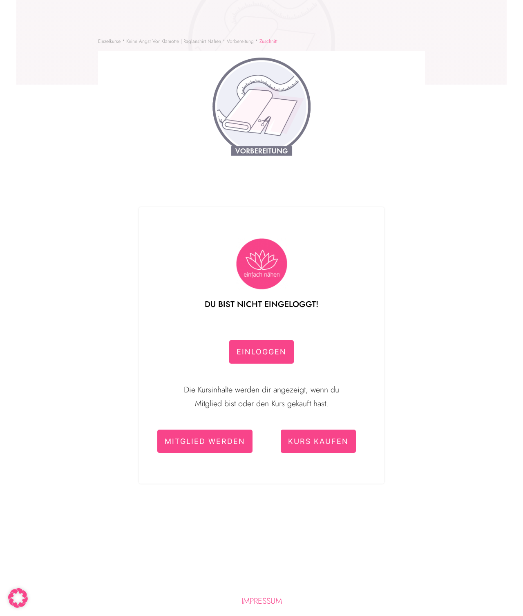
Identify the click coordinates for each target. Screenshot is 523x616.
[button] (18, 598)
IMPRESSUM (261, 601)
